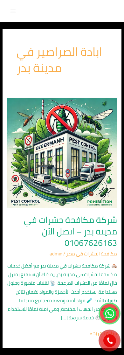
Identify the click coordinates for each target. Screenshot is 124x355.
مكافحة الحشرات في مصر (91, 253)
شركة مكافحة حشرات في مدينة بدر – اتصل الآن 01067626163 (70, 231)
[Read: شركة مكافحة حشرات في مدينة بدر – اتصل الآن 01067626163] (62, 152)
